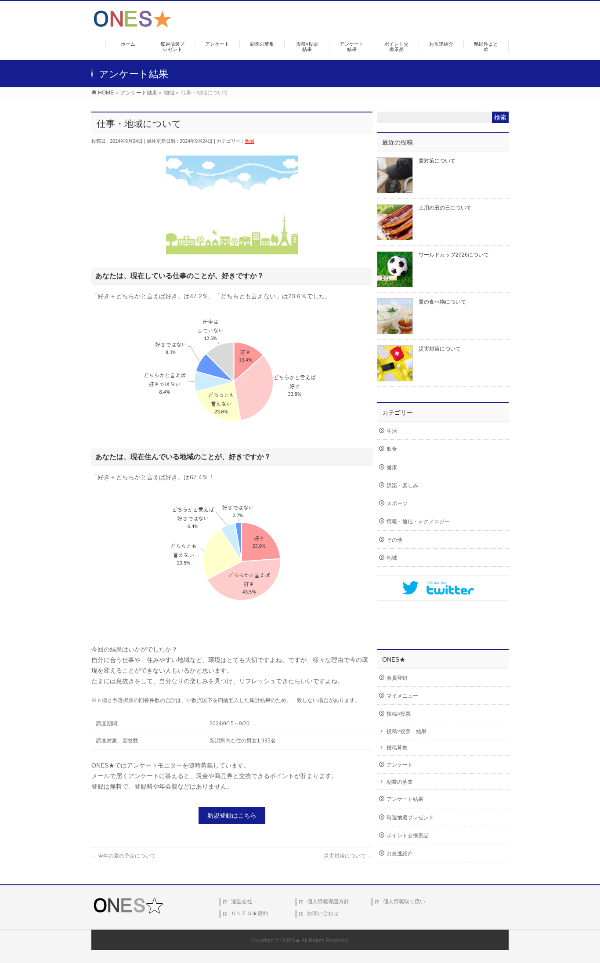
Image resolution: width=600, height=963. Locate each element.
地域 (249, 141)
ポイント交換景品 (408, 836)
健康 (392, 467)
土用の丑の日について (445, 208)
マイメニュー (402, 696)
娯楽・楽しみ (402, 485)
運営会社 (241, 901)
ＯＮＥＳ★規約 (249, 913)
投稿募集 (397, 748)
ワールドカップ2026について (454, 255)
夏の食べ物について (442, 302)
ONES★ (290, 941)
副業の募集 (400, 782)
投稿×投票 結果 (407, 731)
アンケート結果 (405, 799)
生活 (392, 431)
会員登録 (397, 678)
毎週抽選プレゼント (410, 818)
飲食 (392, 449)
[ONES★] (132, 24)
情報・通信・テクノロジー (418, 521)
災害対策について (348, 856)
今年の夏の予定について (123, 856)
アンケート (400, 765)
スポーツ (397, 503)
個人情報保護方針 (328, 901)
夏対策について (437, 161)
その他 (394, 540)
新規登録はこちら (232, 815)
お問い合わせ (323, 913)
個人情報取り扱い (404, 901)
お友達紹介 (400, 854)
